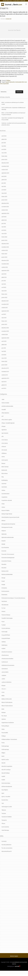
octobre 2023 (5, 250)
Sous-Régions (5, 789)
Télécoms (4, 810)
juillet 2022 (4, 277)
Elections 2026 (5, 571)
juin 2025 (4, 183)
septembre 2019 (5, 378)
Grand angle (4, 631)
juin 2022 (4, 280)
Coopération (4, 497)
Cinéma (3, 490)
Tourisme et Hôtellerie (6, 816)
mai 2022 (4, 284)
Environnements (5, 591)
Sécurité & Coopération (7, 766)
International (5, 668)
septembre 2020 (5, 337)
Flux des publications (6, 844)
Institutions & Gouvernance (8, 665)
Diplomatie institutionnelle (8, 537)
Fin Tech (3, 608)
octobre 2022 (5, 267)
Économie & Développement (8, 557)
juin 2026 (4, 142)
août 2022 (4, 274)
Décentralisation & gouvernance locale (10, 517)
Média (3, 695)
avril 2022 (4, 287)
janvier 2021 (4, 324)
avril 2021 (4, 314)
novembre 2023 (5, 247)
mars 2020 (4, 358)
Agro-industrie (5, 433)
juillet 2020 (4, 344)
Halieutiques (4, 645)
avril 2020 (4, 354)
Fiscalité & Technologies (7, 618)
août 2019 (4, 381)
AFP (3, 416)
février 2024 (4, 237)
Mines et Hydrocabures (7, 702)
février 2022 (4, 294)
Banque (3, 463)
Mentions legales (14, 956)
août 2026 (4, 136)
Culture (3, 507)
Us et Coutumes (5, 826)
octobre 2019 (5, 375)
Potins (3, 742)
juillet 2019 (4, 385)
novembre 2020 (5, 331)
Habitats (4, 641)
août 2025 (4, 176)
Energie (3, 584)
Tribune (3, 823)
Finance (3, 611)
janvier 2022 (4, 297)
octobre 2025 (5, 169)
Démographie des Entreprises (8, 524)
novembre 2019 (5, 371)
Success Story (5, 800)
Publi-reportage (5, 746)
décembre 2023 (5, 243)
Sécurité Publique (6, 773)
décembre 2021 (5, 300)
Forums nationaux (6, 628)
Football (3, 625)
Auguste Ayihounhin (10, 82)
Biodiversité (4, 470)
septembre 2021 (5, 311)
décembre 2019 (5, 368)
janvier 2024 (4, 240)
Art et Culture (5, 439)
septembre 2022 (5, 270)
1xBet (3, 399)
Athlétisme (4, 453)
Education (4, 564)
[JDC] (11, 4)
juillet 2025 (4, 179)
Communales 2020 (19, 82)
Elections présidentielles (7, 574)
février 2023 (4, 253)
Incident (3, 648)
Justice (3, 678)
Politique (8, 80)
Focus (3, 621)
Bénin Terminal (5, 466)
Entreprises (4, 588)
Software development (7, 786)
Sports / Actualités (6, 796)
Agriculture (4, 429)
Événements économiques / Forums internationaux (13, 598)
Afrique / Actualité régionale (8, 423)
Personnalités (5, 732)
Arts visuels (4, 450)
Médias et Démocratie (7, 699)
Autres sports (5, 460)
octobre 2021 (5, 307)
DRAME (3, 544)
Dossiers (4, 540)
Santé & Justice (5, 759)
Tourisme (4, 813)
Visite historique (5, 830)
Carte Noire (4, 487)
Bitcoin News (5, 473)
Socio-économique (6, 783)
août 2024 (4, 216)
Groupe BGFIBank (6, 635)
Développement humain (7, 527)
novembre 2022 (5, 263)
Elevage (3, 577)
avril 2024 (4, 230)
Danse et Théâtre (5, 510)
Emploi (3, 581)
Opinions (4, 719)
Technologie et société (7, 806)
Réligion (3, 752)
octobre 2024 (5, 210)
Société (3, 776)
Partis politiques (5, 726)
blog (3, 476)
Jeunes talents (5, 672)
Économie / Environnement (8, 554)
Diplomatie (4, 534)
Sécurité (3, 763)
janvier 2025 (4, 200)
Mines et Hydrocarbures (7, 705)
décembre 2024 (5, 203)
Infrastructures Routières (7, 658)
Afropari (3, 426)
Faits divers (4, 601)
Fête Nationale (5, 604)
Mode (3, 709)
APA (3, 436)
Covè (25, 82)
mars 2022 (4, 290)
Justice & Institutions (6, 682)
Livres (3, 692)
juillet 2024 (4, 220)
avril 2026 (4, 149)
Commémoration (5, 493)
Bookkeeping (5, 480)
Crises (3, 503)
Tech (3, 803)
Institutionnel (5, 662)
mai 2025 (4, 186)
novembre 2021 (5, 304)
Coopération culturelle (7, 500)
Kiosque (3, 685)
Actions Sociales (5, 402)
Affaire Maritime (5, 413)
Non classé (4, 715)
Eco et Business (5, 547)
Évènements (4, 594)
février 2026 (4, 156)
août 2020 (4, 341)
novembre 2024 (5, 206)
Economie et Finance (6, 561)
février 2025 (4, 196)
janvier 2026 (4, 159)
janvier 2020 (4, 364)
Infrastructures (5, 655)
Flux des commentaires (7, 848)
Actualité (4, 409)
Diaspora (4, 530)
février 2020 (4, 361)
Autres (3, 456)
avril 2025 (4, 189)
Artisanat (4, 446)
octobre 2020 (5, 334)
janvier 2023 (4, 257)
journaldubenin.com (17, 962)
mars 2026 (4, 152)
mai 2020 (4, 351)
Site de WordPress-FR (6, 851)
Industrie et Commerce (7, 651)
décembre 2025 (5, 162)
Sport (3, 793)
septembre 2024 (5, 213)
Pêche (3, 729)
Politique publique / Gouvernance (9, 739)
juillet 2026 (4, 139)
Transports (4, 820)
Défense (3, 520)
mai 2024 (4, 226)
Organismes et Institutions (8, 722)
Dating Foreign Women (7, 513)
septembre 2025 (5, 173)
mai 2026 (4, 146)
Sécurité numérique (6, 769)
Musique (4, 712)
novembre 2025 (5, 166)
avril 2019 (4, 388)
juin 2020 (4, 348)
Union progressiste (4, 83)
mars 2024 (4, 233)
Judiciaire (4, 675)
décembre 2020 (5, 327)
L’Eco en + (4, 688)
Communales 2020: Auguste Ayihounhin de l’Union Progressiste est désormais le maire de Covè (14, 14)
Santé (3, 756)
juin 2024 (4, 223)
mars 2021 (4, 317)
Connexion (4, 841)
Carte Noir (4, 483)
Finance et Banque (6, 614)
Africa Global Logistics (7, 419)
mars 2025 (4, 193)
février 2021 (4, 321)
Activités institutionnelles (7, 406)
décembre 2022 (5, 260)
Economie (4, 550)
